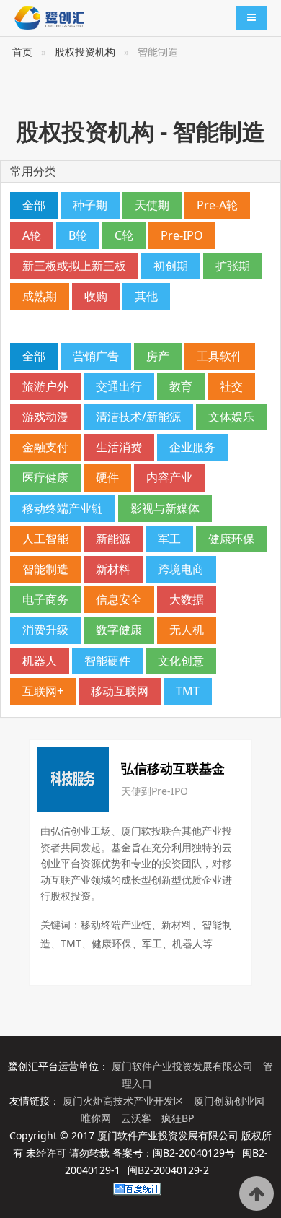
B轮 (77, 235)
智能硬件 (107, 661)
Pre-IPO (182, 235)
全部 (33, 205)
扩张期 (232, 266)
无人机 (186, 630)
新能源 (113, 539)
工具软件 (220, 356)
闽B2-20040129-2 (168, 1170)
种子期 (90, 205)
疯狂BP (177, 1118)
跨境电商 (181, 569)
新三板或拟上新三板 (74, 266)
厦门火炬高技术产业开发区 (125, 1101)
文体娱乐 (231, 417)
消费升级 (45, 630)
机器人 (39, 661)
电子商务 (45, 599)
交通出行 (119, 386)
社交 (231, 386)
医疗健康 (45, 477)
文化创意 (181, 661)
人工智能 (45, 539)
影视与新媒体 (165, 508)
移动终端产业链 (62, 508)
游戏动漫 (45, 417)
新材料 (113, 569)
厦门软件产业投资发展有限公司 (184, 1066)
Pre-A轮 (217, 205)
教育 (180, 386)
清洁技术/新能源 (138, 417)
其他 (146, 296)
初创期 (170, 266)
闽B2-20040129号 (194, 1153)
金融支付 (45, 447)
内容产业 (169, 477)
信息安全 (119, 599)
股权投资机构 (85, 51)
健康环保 (231, 539)
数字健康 (119, 630)
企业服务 (192, 447)
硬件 (107, 477)
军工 (169, 539)
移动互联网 (119, 691)
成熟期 (39, 296)
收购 (95, 296)
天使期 (152, 205)
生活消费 (119, 447)
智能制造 (45, 569)
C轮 (124, 235)
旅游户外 (45, 386)
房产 (157, 356)
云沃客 (137, 1118)
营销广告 (96, 356)
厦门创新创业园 (229, 1101)
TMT (188, 691)
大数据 (186, 599)
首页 (22, 51)
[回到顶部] (256, 1193)
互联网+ (42, 691)
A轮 (31, 235)
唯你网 (97, 1118)
